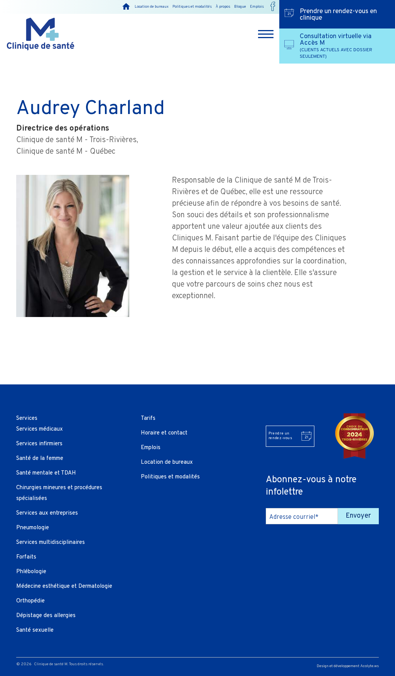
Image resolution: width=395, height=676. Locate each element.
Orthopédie (30, 601)
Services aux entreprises (47, 513)
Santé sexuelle (35, 630)
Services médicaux (39, 429)
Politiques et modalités (192, 6)
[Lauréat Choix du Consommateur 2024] (354, 436)
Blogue (240, 6)
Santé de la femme (39, 458)
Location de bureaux (152, 6)
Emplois (257, 6)
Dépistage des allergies (46, 615)
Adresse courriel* (294, 517)
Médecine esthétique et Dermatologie (64, 586)
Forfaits (26, 557)
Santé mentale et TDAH (46, 473)
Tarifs (148, 418)
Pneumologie (32, 528)
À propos (223, 6)
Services (26, 418)
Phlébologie (31, 571)
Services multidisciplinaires (50, 542)
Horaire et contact (164, 433)
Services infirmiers (39, 444)
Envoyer (358, 516)
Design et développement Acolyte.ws (348, 666)
